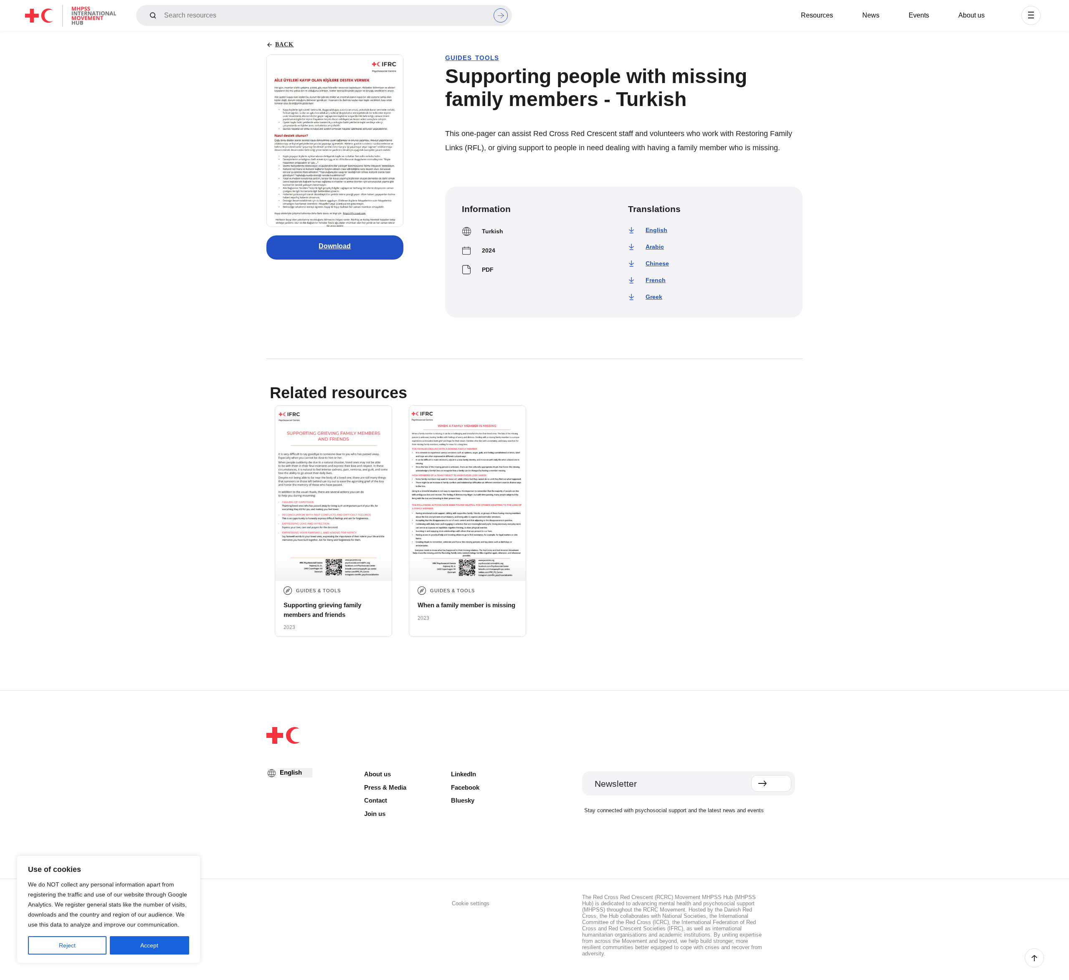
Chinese (657, 263)
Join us (374, 813)
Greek (654, 296)
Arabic (655, 246)
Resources (817, 15)
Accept (149, 945)
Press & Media (385, 787)
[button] (1031, 15)
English (656, 230)
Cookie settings (470, 903)
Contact (375, 800)
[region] (108, 909)
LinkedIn (463, 774)
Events (919, 15)
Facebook (465, 787)
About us (971, 15)
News (870, 15)
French (656, 280)
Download (335, 246)
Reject (67, 945)
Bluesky (462, 800)
